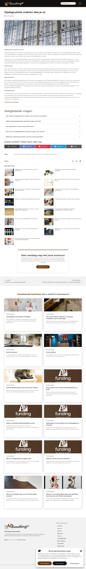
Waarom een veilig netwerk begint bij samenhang (27, 199)
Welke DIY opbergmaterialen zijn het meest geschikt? (43, 137)
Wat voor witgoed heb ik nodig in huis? (18, 458)
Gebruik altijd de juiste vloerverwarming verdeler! (22, 387)
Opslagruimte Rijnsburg (51, 154)
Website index (60, 546)
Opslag (33, 154)
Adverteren (60, 533)
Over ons (59, 528)
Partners (59, 531)
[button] (81, 551)
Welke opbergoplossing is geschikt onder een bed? (43, 121)
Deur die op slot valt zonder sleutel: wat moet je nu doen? (67, 180)
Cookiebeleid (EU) (61, 538)
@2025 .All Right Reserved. (15, 539)
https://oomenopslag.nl (11, 102)
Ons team (59, 526)
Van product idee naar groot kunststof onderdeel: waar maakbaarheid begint (27, 239)
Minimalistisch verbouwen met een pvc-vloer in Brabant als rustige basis (27, 209)
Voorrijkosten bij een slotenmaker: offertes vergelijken (65, 170)
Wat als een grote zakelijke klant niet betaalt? (26, 218)
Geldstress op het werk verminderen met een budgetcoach (26, 170)
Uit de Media (60, 543)
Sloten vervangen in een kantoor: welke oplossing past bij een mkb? (27, 189)
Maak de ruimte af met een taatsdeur (58, 458)
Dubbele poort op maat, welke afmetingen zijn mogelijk (26, 229)
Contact (59, 536)
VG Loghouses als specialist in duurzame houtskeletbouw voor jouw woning (65, 209)
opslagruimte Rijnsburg (60, 54)
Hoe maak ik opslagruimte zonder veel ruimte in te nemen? (43, 116)
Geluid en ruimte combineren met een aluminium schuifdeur (67, 229)
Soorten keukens (11, 352)
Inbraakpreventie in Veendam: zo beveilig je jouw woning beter (67, 189)
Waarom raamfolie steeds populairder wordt (20, 423)
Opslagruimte (39, 154)
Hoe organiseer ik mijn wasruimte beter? (43, 126)
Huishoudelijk (10, 16)
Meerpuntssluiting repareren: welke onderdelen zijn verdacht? (28, 180)
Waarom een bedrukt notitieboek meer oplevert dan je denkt (68, 219)
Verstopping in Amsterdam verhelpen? (18, 317)
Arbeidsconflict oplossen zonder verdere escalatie (67, 199)
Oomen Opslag (26, 154)
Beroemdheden (61, 541)
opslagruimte (38, 56)
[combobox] (68, 3)
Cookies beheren (74, 563)
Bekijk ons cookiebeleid (50, 558)
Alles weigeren (59, 563)
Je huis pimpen (51, 352)
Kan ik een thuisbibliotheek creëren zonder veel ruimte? (43, 131)
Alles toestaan (45, 563)
